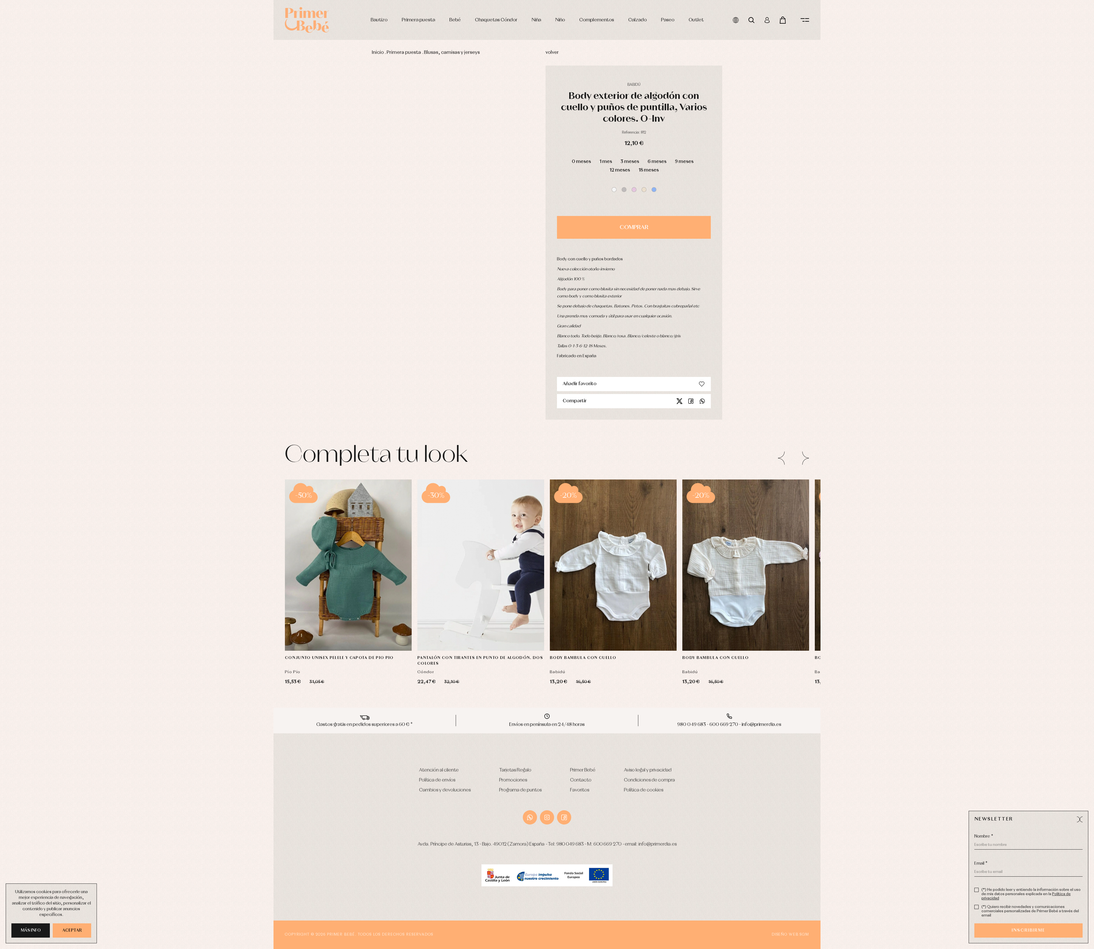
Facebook (691, 401)
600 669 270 (607, 844)
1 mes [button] (605, 161)
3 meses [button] (630, 161)
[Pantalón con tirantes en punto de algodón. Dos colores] (480, 565)
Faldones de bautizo (178, 163)
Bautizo (379, 20)
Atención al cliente (439, 770)
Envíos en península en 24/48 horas (547, 724)
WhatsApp (530, 817)
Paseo (667, 20)
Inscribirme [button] (1028, 930)
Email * (980, 864)
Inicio (378, 52)
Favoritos (579, 790)
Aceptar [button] (72, 930)
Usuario (767, 20)
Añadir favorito (580, 383)
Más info (31, 930)
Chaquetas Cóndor (496, 20)
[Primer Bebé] (307, 20)
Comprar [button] (634, 227)
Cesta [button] (782, 20)
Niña (536, 20)
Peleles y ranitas (174, 170)
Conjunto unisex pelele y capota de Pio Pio (339, 658)
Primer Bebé (582, 770)
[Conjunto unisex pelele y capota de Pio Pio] (348, 565)
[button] (614, 189)
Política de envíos (437, 780)
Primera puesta (418, 20)
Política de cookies (643, 790)
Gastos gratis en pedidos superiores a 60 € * (364, 724)
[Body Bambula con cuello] (613, 565)
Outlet (696, 20)
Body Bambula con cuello (583, 658)
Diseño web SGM (790, 934)
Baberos (168, 195)
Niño (560, 20)
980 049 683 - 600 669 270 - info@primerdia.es (729, 724)
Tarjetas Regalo (515, 770)
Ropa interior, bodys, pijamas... (186, 234)
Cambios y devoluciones (445, 790)
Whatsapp (702, 401)
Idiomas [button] (735, 20)
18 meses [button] (648, 170)
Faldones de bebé (176, 221)
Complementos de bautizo (184, 150)
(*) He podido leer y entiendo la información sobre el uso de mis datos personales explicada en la (1031, 894)
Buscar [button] (751, 20)
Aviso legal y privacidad (647, 770)
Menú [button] (805, 20)
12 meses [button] (619, 170)
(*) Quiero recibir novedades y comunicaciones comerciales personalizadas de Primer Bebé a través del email (1030, 911)
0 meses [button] (581, 161)
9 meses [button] (684, 161)
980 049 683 (570, 844)
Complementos (596, 20)
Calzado (637, 20)
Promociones (513, 780)
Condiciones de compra (649, 780)
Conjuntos (170, 157)
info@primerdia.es (657, 844)
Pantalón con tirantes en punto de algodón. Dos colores (480, 661)
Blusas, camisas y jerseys (452, 52)
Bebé (455, 20)
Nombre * (983, 836)
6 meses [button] (657, 161)
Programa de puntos (520, 790)
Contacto (580, 780)
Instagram (547, 817)
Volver (552, 52)
